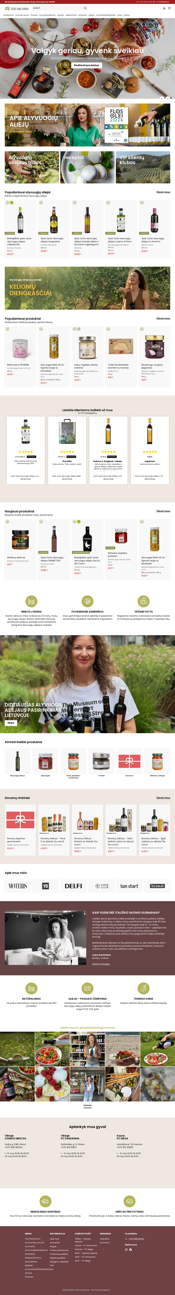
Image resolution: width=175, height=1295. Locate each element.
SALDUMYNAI (82, 15)
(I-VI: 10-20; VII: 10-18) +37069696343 (153, 2)
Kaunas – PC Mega (84, 1249)
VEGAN (119, 15)
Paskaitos (104, 1238)
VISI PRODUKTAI (8, 15)
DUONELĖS (60, 15)
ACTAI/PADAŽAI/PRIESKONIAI (105, 15)
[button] (3, 448)
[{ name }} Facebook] (130, 1249)
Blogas (53, 1246)
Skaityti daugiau (101, 964)
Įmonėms (104, 1242)
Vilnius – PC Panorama (86, 1245)
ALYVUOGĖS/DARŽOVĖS (47, 15)
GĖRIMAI (91, 15)
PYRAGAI (127, 15)
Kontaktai (55, 1242)
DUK (52, 1265)
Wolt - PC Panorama (85, 1257)
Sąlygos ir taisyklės (59, 1261)
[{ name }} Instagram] (126, 1249)
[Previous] (162, 98)
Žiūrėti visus (163, 192)
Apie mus (54, 1238)
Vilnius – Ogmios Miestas (83, 1240)
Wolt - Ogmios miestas (86, 1253)
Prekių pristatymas (59, 1250)
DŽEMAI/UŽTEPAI (71, 15)
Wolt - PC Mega (82, 1260)
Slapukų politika (57, 1258)
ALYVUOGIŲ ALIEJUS (22, 15)
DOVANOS (34, 15)
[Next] (167, 98)
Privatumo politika (59, 1254)
